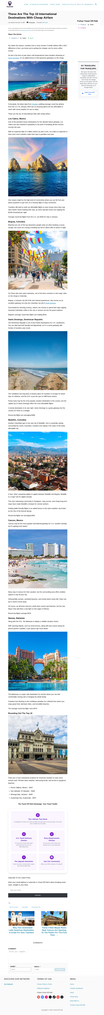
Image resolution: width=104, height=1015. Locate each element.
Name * (13, 966)
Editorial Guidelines (43, 988)
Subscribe (38, 895)
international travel (36, 907)
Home (72, 984)
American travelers (13, 907)
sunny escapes (13, 58)
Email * (37, 966)
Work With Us (74, 1001)
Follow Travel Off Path (90, 93)
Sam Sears (45, 22)
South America (50, 303)
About (72, 992)
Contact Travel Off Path (77, 1005)
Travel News (74, 997)
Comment (12, 949)
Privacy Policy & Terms (44, 984)
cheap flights (25, 907)
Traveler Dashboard (76, 988)
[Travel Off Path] (12, 4)
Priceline (35, 104)
